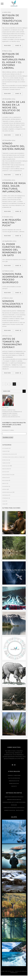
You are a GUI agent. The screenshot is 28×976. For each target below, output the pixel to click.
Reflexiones (5, 480)
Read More (7, 45)
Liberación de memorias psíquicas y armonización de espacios (14, 798)
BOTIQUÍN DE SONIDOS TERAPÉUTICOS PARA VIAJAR (12, 19)
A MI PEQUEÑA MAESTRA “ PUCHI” (11, 223)
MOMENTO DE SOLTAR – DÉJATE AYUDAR (14, 810)
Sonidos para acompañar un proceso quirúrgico (12, 278)
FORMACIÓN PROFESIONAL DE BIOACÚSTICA (14, 807)
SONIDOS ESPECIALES (7, 492)
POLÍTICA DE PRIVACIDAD (14, 778)
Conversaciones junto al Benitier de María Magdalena (14, 803)
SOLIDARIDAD (5, 486)
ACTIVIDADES (5, 448)
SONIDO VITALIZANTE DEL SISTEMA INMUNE (13, 146)
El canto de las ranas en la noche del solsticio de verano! (13, 107)
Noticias (4, 471)
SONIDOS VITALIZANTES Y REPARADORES (12, 304)
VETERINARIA (5, 498)
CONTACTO (14, 786)
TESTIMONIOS (5, 495)
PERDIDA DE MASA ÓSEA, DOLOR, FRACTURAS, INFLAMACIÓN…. (14, 187)
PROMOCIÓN (5, 477)
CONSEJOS (4, 451)
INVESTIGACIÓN (5, 465)
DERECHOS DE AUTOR (14, 780)
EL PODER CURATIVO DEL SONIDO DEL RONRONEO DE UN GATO (11, 250)
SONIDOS (4, 489)
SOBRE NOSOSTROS (14, 783)
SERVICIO (4, 483)
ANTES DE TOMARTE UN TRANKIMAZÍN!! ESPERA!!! (12, 343)
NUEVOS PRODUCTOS (7, 474)
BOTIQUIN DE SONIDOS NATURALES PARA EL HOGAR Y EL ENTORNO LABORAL (13, 61)
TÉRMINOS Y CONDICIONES (14, 775)
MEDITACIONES (5, 468)
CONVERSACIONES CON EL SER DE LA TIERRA (12, 457)
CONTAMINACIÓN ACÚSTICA (8, 454)
